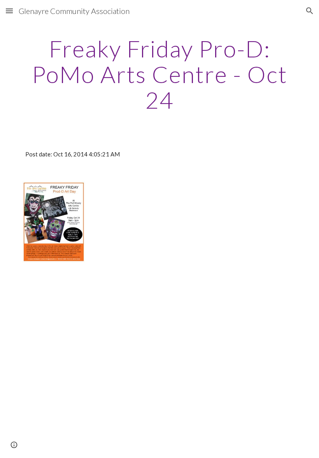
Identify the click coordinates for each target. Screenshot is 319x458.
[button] (9, 10)
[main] (159, 74)
